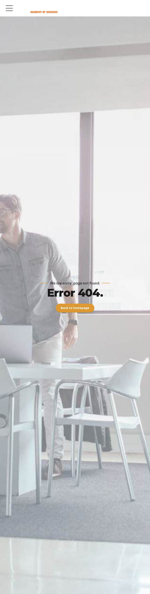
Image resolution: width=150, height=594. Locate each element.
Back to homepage (75, 308)
